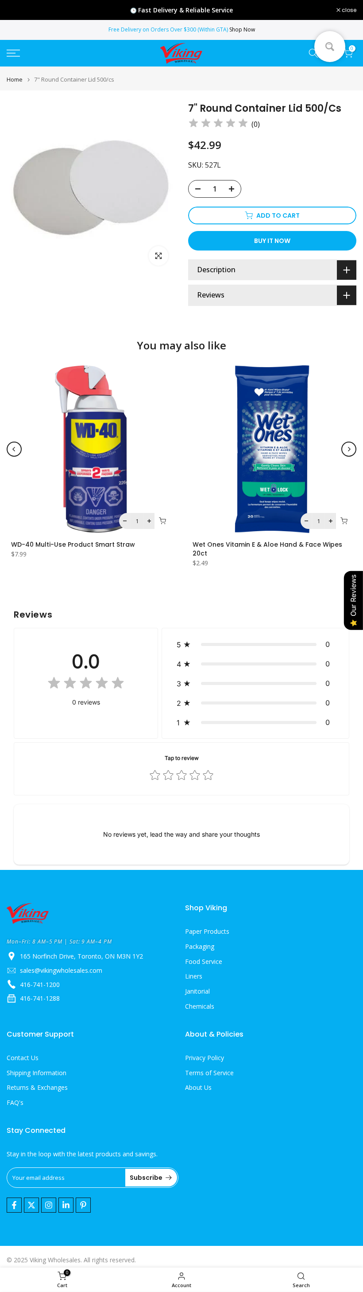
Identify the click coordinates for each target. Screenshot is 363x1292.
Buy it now (272, 240)
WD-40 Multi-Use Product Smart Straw (73, 544)
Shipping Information (36, 1073)
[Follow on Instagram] (48, 1205)
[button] (255, 644)
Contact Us (23, 1057)
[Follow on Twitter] (31, 1205)
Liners (193, 976)
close (19, 10)
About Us (198, 1087)
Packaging (199, 946)
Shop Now (242, 29)
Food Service (203, 961)
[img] (218, 124)
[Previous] (14, 449)
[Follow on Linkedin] (65, 1205)
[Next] (348, 449)
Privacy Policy (204, 1057)
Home (15, 79)
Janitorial (197, 991)
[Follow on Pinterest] (83, 1205)
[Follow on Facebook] (14, 1205)
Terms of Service (209, 1073)
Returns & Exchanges (37, 1087)
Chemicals (199, 1006)
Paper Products (207, 931)
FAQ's (15, 1102)
